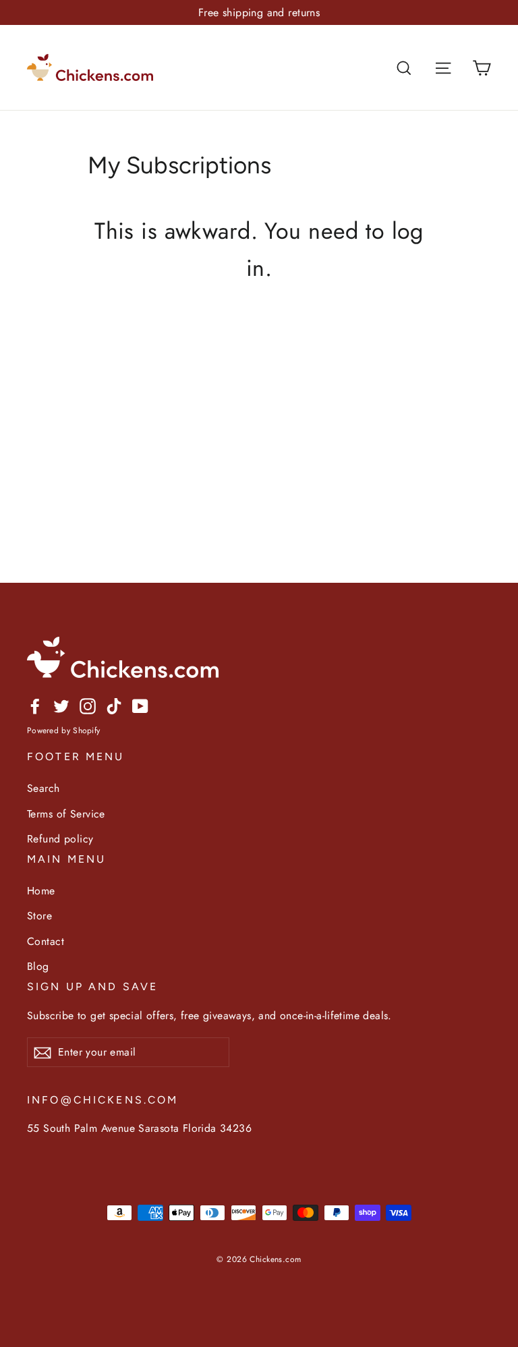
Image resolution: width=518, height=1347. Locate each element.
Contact (45, 941)
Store (39, 915)
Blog (38, 966)
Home (41, 890)
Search (43, 788)
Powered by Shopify (63, 730)
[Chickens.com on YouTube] (140, 705)
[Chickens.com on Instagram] (88, 705)
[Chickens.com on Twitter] (61, 705)
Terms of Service (66, 814)
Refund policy (60, 839)
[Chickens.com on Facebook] (35, 705)
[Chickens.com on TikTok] (114, 705)
